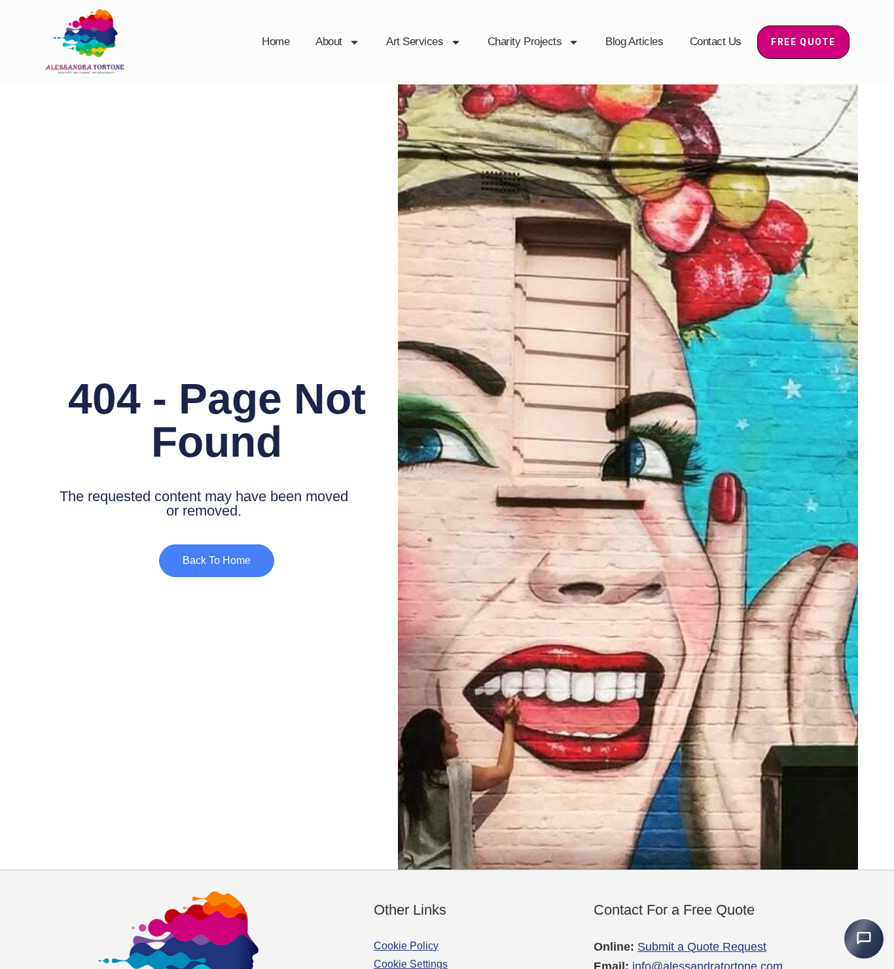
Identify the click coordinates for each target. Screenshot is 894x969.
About (328, 41)
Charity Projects (525, 41)
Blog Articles (634, 41)
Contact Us (716, 41)
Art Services (415, 41)
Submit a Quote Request (701, 946)
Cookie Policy (406, 945)
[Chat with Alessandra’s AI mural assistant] (864, 939)
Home (275, 41)
